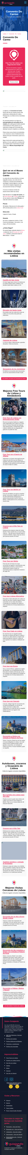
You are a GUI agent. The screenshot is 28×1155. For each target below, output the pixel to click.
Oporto (8, 1103)
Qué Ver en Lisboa (11, 1063)
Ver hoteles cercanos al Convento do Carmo (14, 378)
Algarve (8, 1100)
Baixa (23, 230)
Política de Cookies (11, 1038)
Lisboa (4, 34)
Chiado (16, 196)
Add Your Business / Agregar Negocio (14, 1036)
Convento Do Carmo (15, 34)
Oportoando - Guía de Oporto (14, 1134)
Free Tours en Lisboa (12, 1057)
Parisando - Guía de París (13, 1126)
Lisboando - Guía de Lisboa (13, 1131)
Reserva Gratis (14, 82)
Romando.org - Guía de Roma (14, 1129)
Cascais (8, 1070)
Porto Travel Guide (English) (14, 1110)
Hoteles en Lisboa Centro (13, 1060)
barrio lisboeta (8, 196)
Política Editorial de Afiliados (14, 1041)
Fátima (8, 1065)
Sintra (7, 1068)
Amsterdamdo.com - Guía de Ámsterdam (14, 1138)
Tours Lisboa (9, 1108)
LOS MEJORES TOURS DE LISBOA (14, 1006)
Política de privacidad (12, 1046)
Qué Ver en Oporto (11, 1073)
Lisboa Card (20, 207)
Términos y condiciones (12, 1044)
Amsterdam (9, 1105)
